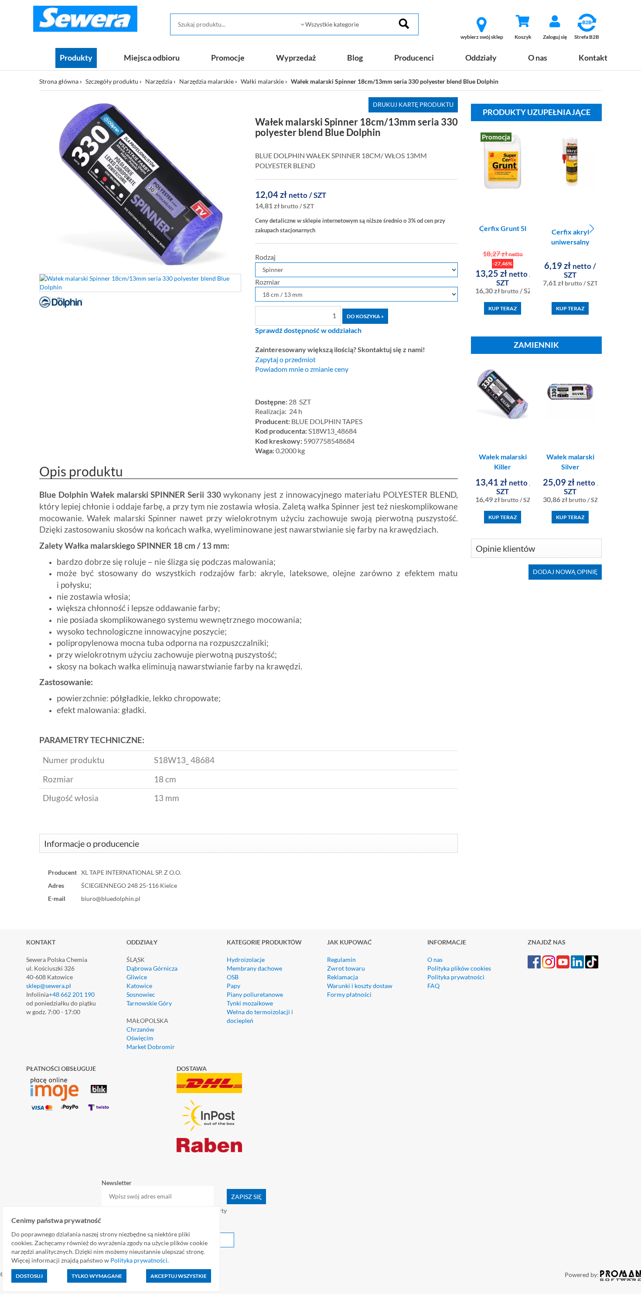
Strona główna (58, 81)
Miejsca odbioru (152, 57)
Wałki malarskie (262, 81)
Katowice (139, 985)
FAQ (433, 985)
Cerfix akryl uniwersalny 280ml (570, 242)
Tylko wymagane (97, 1276)
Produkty (76, 57)
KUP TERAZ (502, 308)
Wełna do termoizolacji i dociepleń (260, 1016)
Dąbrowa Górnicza (151, 968)
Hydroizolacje (246, 959)
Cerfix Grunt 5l (502, 228)
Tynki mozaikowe (250, 1003)
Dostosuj (29, 1276)
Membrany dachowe (254, 968)
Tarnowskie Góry (149, 1003)
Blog (355, 57)
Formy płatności (349, 994)
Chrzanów (140, 1029)
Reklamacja (342, 977)
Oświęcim (139, 1038)
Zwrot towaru (346, 968)
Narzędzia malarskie (206, 81)
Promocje (228, 57)
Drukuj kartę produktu (413, 104)
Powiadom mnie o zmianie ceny (301, 369)
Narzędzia (158, 81)
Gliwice (136, 977)
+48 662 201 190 (72, 994)
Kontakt (593, 57)
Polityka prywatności (455, 977)
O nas (537, 57)
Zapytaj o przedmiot (285, 359)
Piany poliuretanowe (255, 994)
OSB (233, 977)
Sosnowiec (140, 994)
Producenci (414, 57)
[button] (591, 228)
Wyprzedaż (296, 57)
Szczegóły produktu (111, 81)
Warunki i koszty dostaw (359, 985)
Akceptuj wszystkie (178, 1276)
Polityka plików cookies (459, 968)
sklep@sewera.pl (48, 985)
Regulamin (341, 959)
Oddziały (481, 57)
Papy (233, 985)
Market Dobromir (150, 1046)
